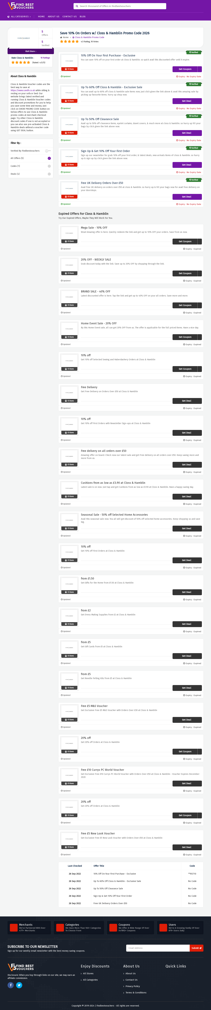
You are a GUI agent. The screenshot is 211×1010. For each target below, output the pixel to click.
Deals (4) (15, 174)
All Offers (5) (17, 158)
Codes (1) (15, 166)
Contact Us (70, 16)
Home (41, 16)
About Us (54, 16)
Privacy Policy (133, 986)
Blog (83, 16)
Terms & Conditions (136, 992)
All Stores (88, 973)
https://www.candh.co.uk (23, 90)
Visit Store (30, 51)
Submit (195, 948)
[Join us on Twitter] (19, 985)
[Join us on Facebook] (11, 985)
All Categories (20, 16)
